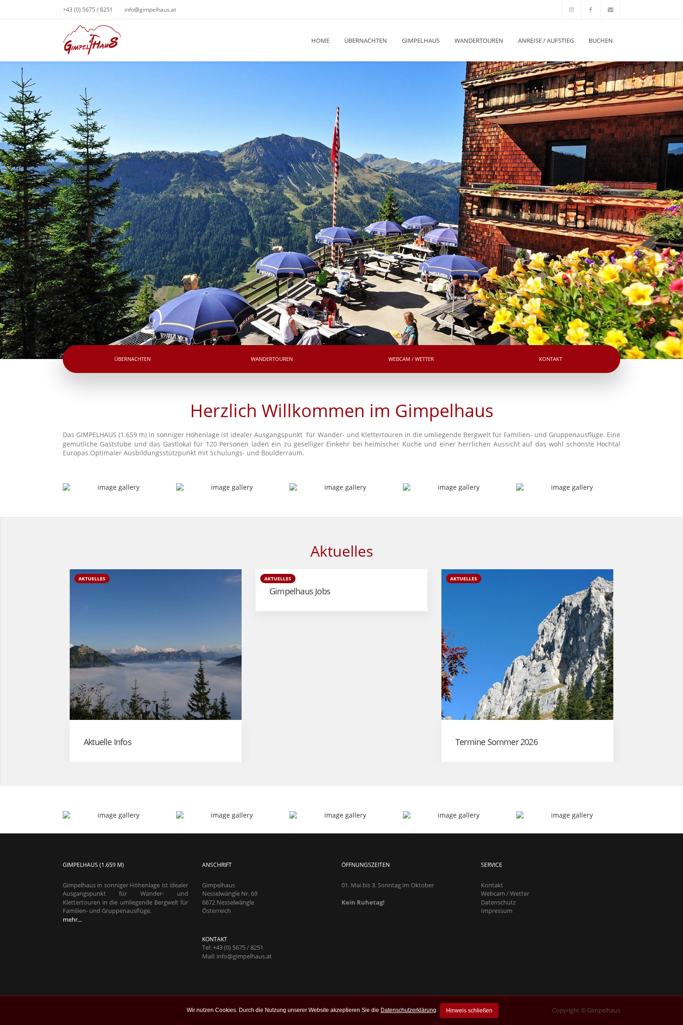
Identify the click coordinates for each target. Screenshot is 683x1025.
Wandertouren (478, 40)
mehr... (72, 919)
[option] (156, 665)
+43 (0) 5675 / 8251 (88, 9)
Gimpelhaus (421, 40)
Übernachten (365, 40)
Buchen (601, 40)
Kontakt (550, 358)
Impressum (496, 910)
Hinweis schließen (469, 1010)
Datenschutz (498, 902)
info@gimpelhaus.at (150, 9)
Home (320, 40)
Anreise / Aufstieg (546, 40)
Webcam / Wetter (411, 358)
